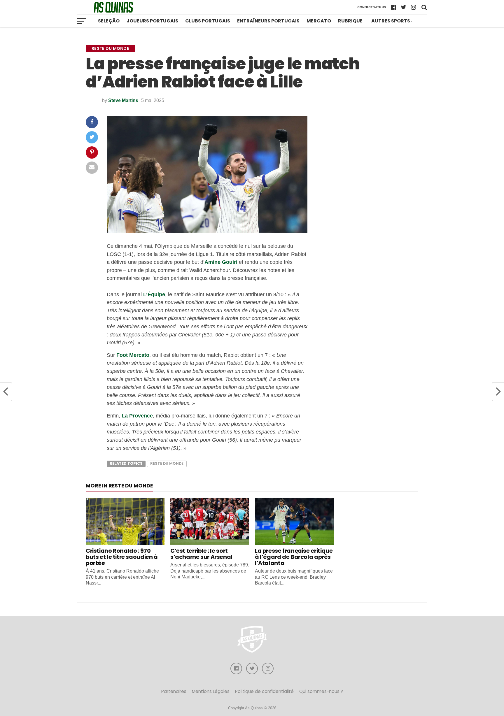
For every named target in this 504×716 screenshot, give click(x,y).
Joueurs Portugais (152, 20)
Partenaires (173, 691)
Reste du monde (166, 463)
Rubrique (350, 20)
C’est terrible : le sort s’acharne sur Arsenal (201, 554)
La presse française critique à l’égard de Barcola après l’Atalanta (293, 557)
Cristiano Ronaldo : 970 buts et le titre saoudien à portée (122, 557)
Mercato (319, 20)
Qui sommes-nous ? (321, 691)
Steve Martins (123, 100)
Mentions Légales (211, 691)
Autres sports (390, 20)
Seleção (109, 20)
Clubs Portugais (207, 20)
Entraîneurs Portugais (268, 20)
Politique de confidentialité (264, 691)
